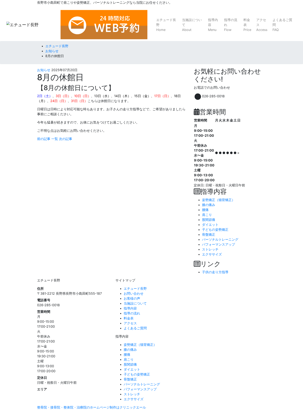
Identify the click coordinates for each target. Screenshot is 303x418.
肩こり (207, 215)
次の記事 (65, 139)
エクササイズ (212, 254)
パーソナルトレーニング (220, 239)
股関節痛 (208, 220)
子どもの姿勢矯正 (215, 229)
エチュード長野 (166, 25)
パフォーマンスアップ (218, 244)
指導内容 (213, 25)
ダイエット (210, 225)
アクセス (261, 25)
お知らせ (43, 70)
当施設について (192, 25)
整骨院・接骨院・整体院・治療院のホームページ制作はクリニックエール (91, 407)
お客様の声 (132, 298)
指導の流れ (230, 25)
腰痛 (205, 210)
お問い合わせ (133, 293)
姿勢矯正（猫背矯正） (218, 200)
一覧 (54, 139)
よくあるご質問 (282, 25)
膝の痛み (208, 205)
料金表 (247, 25)
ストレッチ (210, 249)
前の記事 (43, 139)
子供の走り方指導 (215, 272)
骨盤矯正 (208, 234)
